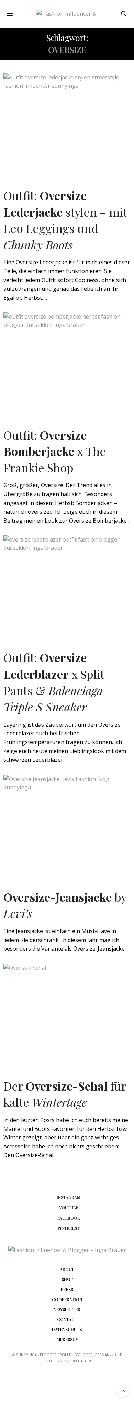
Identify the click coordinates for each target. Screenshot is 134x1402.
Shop (67, 1279)
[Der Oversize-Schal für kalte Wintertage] (67, 1014)
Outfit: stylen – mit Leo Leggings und (65, 220)
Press (67, 1289)
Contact (67, 1319)
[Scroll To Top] (122, 1390)
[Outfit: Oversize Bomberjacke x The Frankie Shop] (67, 362)
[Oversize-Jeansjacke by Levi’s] (67, 825)
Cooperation (67, 1299)
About (67, 1269)
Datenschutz (67, 1329)
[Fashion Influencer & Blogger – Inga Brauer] (67, 14)
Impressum (67, 1339)
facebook (68, 1218)
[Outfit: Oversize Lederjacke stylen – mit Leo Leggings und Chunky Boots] (67, 123)
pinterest (69, 1228)
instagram (68, 1197)
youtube (68, 1207)
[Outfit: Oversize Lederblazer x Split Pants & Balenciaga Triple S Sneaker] (67, 585)
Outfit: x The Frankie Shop (54, 451)
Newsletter (67, 1309)
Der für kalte (64, 1094)
